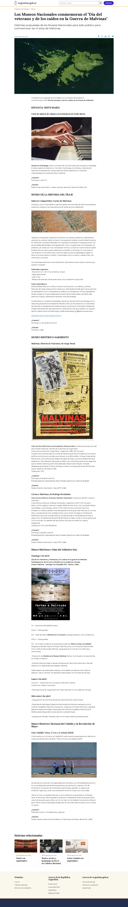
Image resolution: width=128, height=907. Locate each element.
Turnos (16, 882)
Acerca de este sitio (88, 882)
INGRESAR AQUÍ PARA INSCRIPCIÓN (45, 316)
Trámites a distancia (21, 885)
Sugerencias (86, 888)
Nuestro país (52, 884)
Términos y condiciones (90, 885)
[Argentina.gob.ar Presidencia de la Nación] (25, 3)
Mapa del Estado (54, 893)
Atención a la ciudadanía (22, 888)
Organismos (52, 890)
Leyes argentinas (54, 887)
